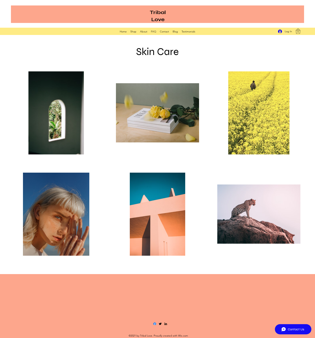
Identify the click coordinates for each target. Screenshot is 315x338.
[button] (298, 31)
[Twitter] (160, 324)
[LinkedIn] (166, 324)
